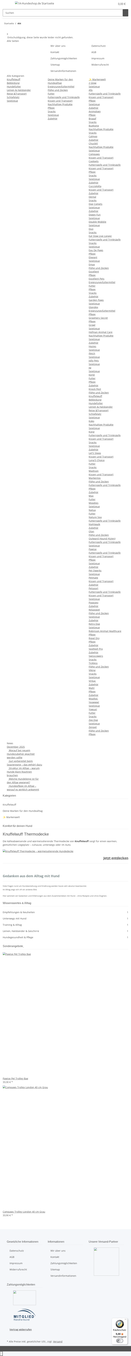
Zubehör (52, 118)
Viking (92, 670)
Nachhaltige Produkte (60, 104)
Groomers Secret (98, 317)
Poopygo (93, 602)
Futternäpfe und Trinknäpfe (64, 97)
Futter (51, 93)
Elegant (93, 257)
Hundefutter (14, 86)
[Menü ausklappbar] (7, 4)
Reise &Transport (17, 93)
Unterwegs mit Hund (65, 918)
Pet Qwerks (95, 570)
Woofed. (93, 698)
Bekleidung (13, 83)
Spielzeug (12, 100)
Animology (95, 111)
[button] (106, 4)
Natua (92, 510)
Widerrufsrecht (100, 64)
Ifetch (92, 353)
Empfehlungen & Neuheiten (65, 912)
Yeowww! (94, 702)
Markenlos (95, 478)
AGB (93, 52)
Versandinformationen (63, 71)
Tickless (93, 663)
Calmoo (93, 136)
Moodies (93, 503)
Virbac (92, 680)
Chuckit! (93, 143)
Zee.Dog (93, 720)
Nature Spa (95, 517)
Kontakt (54, 52)
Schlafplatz (13, 97)
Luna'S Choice (97, 460)
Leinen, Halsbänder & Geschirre (65, 931)
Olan (91, 531)
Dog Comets (95, 204)
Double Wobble (97, 221)
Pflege (51, 107)
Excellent (94, 271)
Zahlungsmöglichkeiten (63, 58)
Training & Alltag (65, 924)
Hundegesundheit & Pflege (65, 937)
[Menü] (125, 1320)
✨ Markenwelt (97, 79)
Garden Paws (96, 300)
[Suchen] (125, 12)
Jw (90, 367)
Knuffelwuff (13, 79)
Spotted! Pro (96, 648)
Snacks (52, 111)
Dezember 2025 (16, 746)
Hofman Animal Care (100, 332)
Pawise (93, 549)
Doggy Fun (95, 214)
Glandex (93, 307)
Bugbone (94, 125)
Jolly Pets (94, 360)
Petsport (93, 588)
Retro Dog (94, 624)
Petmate (93, 577)
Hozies (92, 346)
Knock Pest (95, 389)
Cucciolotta (95, 186)
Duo (91, 228)
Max (91, 495)
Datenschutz (98, 45)
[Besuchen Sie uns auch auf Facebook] (9, 1335)
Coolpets (94, 161)
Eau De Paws (96, 250)
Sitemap (55, 64)
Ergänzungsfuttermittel (61, 86)
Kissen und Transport (60, 100)
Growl (92, 325)
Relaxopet (94, 609)
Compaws (94, 154)
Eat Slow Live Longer (100, 236)
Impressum (97, 58)
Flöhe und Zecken (58, 90)
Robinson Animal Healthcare (105, 631)
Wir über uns (58, 45)
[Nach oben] (1, 1353)
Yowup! (93, 709)
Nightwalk (94, 524)
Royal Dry (94, 638)
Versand (57, 1341)
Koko (91, 421)
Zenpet (93, 727)
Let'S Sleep (95, 453)
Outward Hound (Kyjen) (102, 538)
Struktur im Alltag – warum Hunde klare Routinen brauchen (23, 772)
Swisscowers (96, 656)
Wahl (91, 688)
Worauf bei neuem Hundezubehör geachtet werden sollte (21, 754)
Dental (92, 196)
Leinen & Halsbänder (19, 90)
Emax (92, 264)
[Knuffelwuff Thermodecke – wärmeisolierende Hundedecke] (38, 851)
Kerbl (92, 374)
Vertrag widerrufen (21, 1329)
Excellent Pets (96, 278)
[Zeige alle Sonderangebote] (23, 946)
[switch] (119, 1341)
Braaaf (92, 118)
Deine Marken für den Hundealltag (23, 810)
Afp (91, 90)
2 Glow (92, 83)
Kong (91, 431)
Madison (94, 471)
